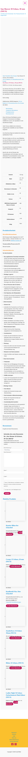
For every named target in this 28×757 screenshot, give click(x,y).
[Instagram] (15, 744)
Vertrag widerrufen (14, 741)
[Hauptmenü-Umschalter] (25, 3)
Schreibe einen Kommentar (7, 13)
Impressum (14, 732)
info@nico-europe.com (16, 240)
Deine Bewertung (7, 447)
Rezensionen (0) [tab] (10, 113)
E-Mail (5, 476)
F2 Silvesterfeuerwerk (16, 79)
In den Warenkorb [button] (16, 566)
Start (4, 75)
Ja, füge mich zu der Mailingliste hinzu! (13, 489)
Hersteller (8, 75)
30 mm (4, 79)
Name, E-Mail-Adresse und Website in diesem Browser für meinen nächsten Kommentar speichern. (14, 484)
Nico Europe (14, 75)
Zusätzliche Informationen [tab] (12, 110)
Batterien (8, 79)
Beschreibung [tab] (9, 108)
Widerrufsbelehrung (14, 739)
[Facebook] (12, 744)
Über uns (14, 737)
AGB (14, 736)
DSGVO (14, 734)
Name (5, 470)
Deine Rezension (7, 452)
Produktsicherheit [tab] (10, 112)
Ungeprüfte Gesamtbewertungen (13, 602)
